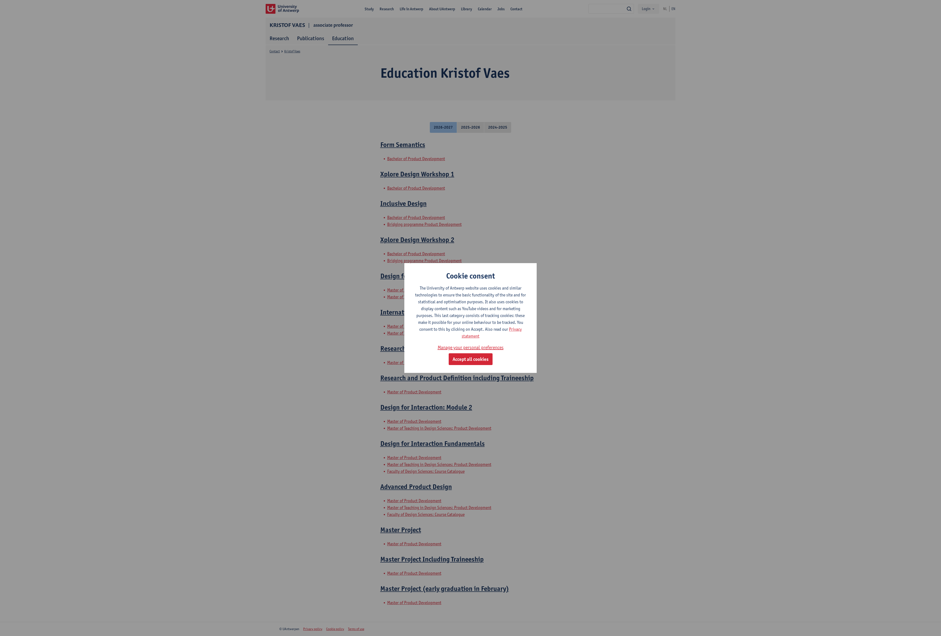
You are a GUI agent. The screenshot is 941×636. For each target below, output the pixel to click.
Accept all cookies (471, 359)
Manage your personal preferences (471, 347)
